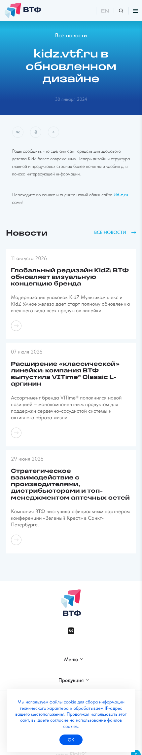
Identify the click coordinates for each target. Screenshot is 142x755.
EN (105, 11)
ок (71, 739)
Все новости (71, 35)
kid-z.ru (121, 195)
